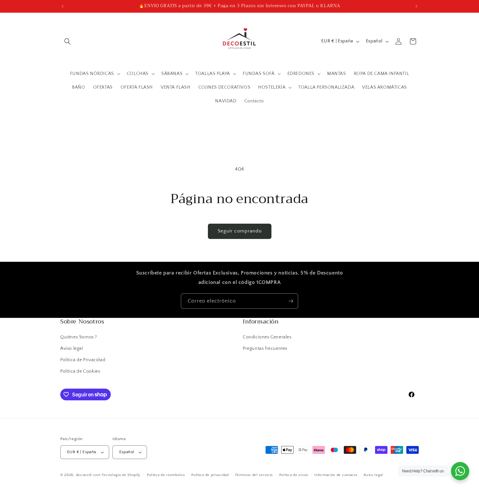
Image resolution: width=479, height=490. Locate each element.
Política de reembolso (166, 475)
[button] (67, 41)
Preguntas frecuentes (265, 348)
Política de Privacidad (82, 360)
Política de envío (293, 475)
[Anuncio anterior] (62, 6)
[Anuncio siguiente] (416, 6)
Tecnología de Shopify (121, 475)
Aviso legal (71, 348)
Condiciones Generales (267, 337)
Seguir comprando (240, 231)
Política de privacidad (209, 475)
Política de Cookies (80, 371)
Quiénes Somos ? (78, 337)
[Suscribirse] (290, 301)
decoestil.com (88, 475)
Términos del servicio (254, 475)
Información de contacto (335, 475)
